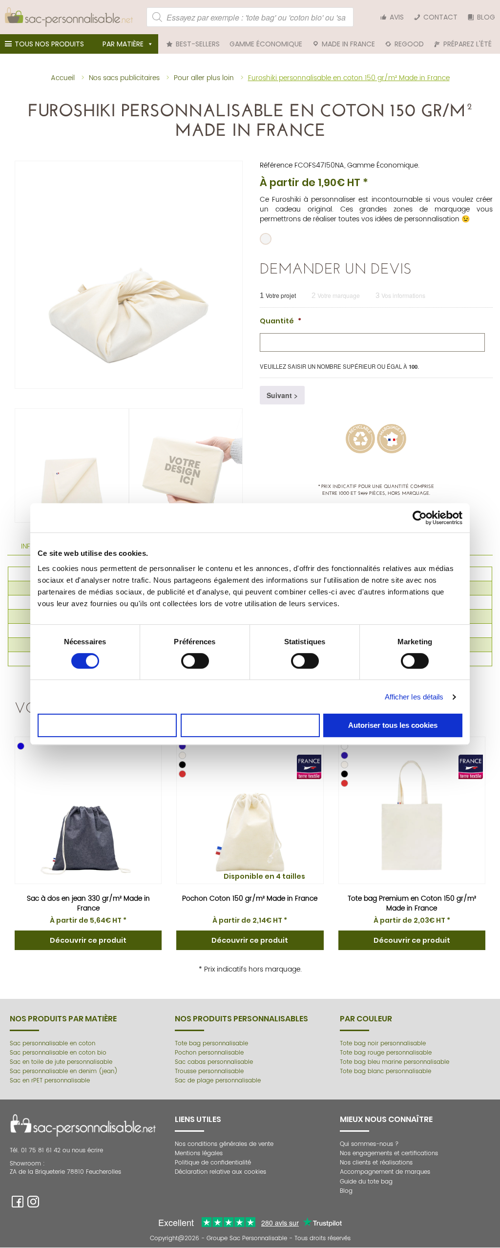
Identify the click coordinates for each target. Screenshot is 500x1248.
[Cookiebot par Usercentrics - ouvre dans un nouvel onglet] (419, 517)
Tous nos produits (49, 44)
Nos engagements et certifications (389, 1153)
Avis (397, 17)
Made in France (348, 44)
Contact (440, 17)
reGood (409, 44)
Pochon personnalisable (209, 1053)
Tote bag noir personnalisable (383, 1043)
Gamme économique (265, 44)
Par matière (123, 44)
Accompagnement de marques (385, 1172)
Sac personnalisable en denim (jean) (64, 1071)
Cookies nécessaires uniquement (107, 725)
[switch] (195, 661)
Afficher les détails (414, 697)
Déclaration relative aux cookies (220, 1172)
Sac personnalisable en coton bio (58, 1053)
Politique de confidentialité (213, 1162)
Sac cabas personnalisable (214, 1062)
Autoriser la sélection (250, 725)
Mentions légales (199, 1153)
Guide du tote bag (366, 1181)
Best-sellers (198, 44)
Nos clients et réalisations (376, 1162)
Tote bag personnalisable (211, 1043)
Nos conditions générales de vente (224, 1144)
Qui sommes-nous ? (369, 1144)
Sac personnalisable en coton (52, 1043)
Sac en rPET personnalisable (50, 1080)
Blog (486, 17)
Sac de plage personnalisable (218, 1080)
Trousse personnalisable (209, 1071)
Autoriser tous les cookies (393, 725)
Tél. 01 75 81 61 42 (36, 1150)
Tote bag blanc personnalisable (385, 1071)
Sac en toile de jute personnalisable (61, 1062)
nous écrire (87, 1150)
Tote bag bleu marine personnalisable (394, 1062)
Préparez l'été (467, 44)
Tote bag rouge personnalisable (386, 1053)
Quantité (280, 321)
